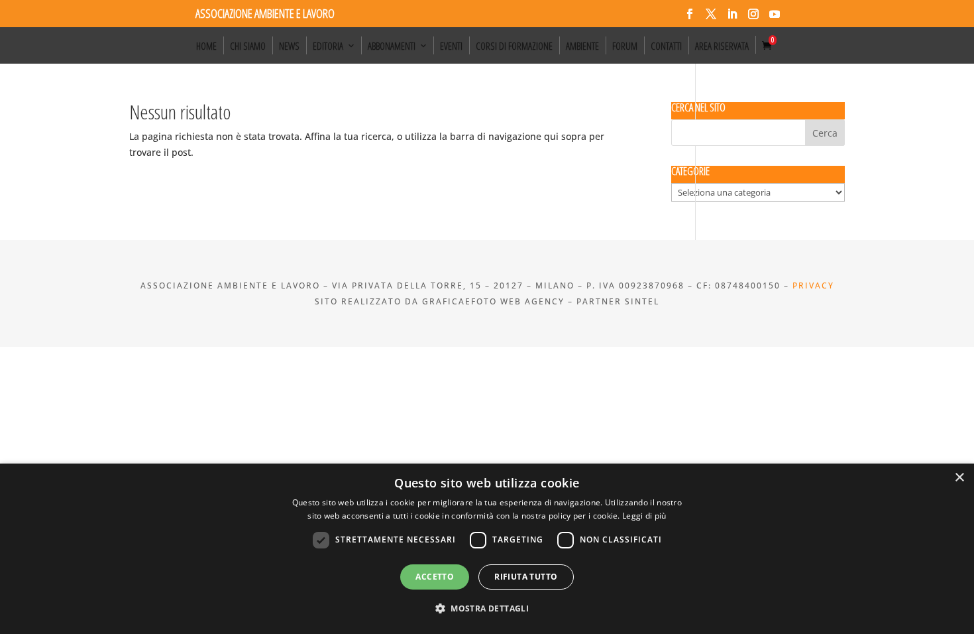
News (289, 45)
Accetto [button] (434, 576)
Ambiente (582, 45)
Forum (624, 45)
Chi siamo (248, 45)
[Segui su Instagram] (753, 14)
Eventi (451, 45)
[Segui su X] (711, 14)
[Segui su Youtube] (774, 14)
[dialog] (487, 549)
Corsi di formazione (514, 45)
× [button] (959, 478)
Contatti (666, 45)
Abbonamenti (391, 45)
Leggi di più (644, 515)
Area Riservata (722, 45)
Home (206, 45)
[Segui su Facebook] (689, 14)
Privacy (813, 285)
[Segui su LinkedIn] (732, 14)
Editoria (328, 45)
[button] (487, 609)
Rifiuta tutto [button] (525, 576)
